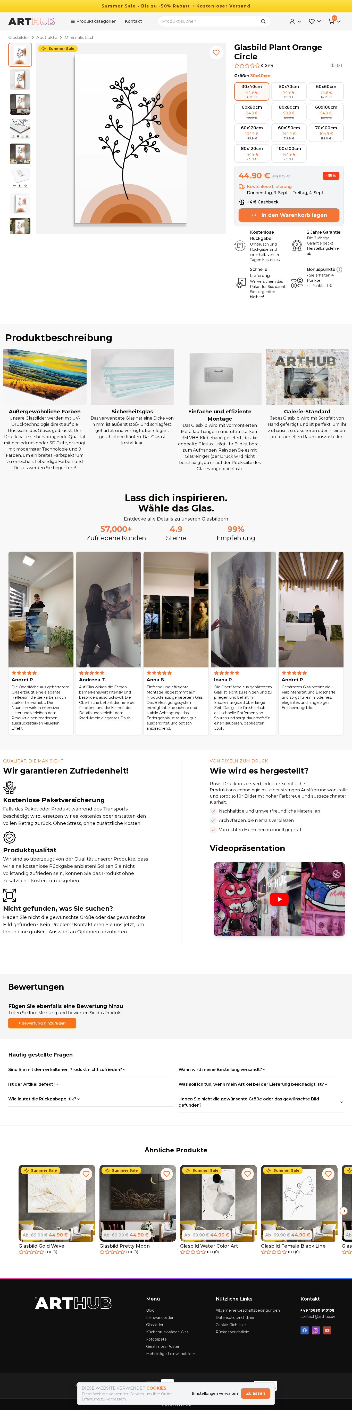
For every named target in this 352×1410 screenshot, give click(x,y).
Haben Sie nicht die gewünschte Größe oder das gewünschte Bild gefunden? (249, 1102)
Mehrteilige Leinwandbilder (170, 1353)
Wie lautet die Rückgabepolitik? (42, 1099)
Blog (150, 1310)
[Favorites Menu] (315, 21)
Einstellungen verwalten (215, 1393)
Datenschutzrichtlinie (235, 1317)
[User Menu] (296, 21)
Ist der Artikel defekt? (31, 1084)
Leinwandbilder (159, 1317)
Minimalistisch (79, 37)
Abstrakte (46, 37)
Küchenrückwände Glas (167, 1332)
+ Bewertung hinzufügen (42, 1023)
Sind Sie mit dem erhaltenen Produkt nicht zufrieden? (65, 1069)
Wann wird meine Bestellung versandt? (220, 1069)
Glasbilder (18, 37)
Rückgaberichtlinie (232, 1332)
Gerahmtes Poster (162, 1346)
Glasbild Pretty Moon (124, 1246)
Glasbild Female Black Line (293, 1246)
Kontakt (133, 21)
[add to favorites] (216, 52)
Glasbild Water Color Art (209, 1246)
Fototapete (156, 1339)
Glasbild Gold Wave (41, 1246)
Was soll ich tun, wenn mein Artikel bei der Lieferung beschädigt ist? (251, 1084)
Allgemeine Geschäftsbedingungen (248, 1310)
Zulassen (255, 1393)
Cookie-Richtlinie (231, 1324)
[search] (265, 21)
